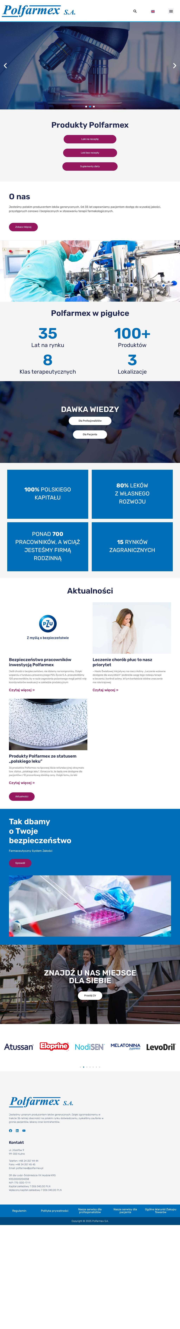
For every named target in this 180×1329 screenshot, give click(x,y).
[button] (135, 11)
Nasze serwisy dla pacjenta (125, 1211)
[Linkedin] (17, 1130)
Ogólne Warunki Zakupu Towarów (160, 1211)
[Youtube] (23, 1130)
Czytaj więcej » (22, 690)
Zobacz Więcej (90, 92)
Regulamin (19, 1210)
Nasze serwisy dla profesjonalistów (90, 1211)
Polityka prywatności (54, 1210)
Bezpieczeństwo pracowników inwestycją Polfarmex (40, 662)
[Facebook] (10, 1130)
